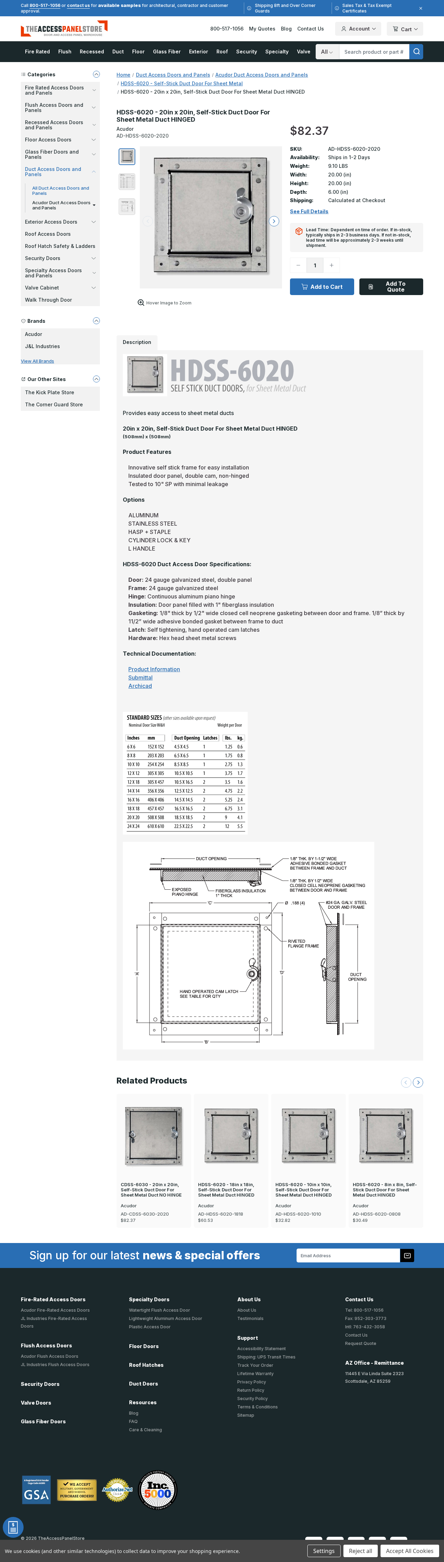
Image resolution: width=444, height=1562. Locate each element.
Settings (324, 1551)
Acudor (33, 334)
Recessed (92, 51)
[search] (416, 51)
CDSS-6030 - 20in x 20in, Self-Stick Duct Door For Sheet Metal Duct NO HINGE (151, 1190)
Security (246, 51)
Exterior (198, 51)
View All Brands (37, 361)
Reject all (360, 1551)
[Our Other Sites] (96, 379)
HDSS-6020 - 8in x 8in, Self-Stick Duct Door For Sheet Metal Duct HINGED (385, 1190)
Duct (118, 51)
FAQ (133, 1421)
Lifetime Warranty (255, 1373)
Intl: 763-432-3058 (365, 1326)
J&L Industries (42, 346)
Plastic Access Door (150, 1326)
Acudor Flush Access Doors (49, 1356)
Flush (64, 51)
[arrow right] (274, 221)
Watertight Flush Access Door (159, 1310)
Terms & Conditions (257, 1406)
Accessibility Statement (261, 1348)
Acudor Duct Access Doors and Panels (61, 205)
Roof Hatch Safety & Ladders (60, 246)
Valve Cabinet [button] (42, 288)
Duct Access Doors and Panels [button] (53, 171)
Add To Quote (395, 286)
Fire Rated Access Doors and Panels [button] (54, 90)
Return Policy (250, 1390)
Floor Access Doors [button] (48, 140)
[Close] (419, 8)
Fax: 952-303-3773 (365, 1318)
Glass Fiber (167, 51)
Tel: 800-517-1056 (364, 1310)
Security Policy (252, 1398)
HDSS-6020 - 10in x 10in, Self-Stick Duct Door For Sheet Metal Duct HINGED (303, 1190)
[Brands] (96, 320)
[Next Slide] (418, 1082)
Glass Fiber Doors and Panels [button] (52, 154)
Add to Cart (326, 286)
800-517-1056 (44, 5)
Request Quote (360, 1343)
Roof (222, 51)
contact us (78, 5)
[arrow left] (148, 221)
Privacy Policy (251, 1381)
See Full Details (309, 211)
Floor (138, 51)
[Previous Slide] (406, 1082)
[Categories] (96, 74)
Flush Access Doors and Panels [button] (54, 107)
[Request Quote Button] (13, 1527)
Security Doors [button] (42, 258)
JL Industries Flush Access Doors (55, 1364)
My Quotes (262, 29)
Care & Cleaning (145, 1429)
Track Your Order (255, 1365)
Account (359, 29)
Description (137, 342)
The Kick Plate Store (49, 392)
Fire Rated (37, 51)
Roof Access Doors (48, 234)
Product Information (154, 669)
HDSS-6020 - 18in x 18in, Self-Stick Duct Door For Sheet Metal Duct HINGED (226, 1190)
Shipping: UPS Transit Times (266, 1357)
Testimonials (250, 1318)
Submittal (140, 677)
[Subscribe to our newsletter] (407, 1255)
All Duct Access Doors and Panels (60, 190)
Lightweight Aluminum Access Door (165, 1318)
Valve (303, 51)
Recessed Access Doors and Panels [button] (54, 124)
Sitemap (245, 1415)
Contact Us (310, 29)
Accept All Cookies (410, 1551)
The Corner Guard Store (54, 404)
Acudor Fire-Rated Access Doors (55, 1310)
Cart (406, 29)
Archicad (140, 685)
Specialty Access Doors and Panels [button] (53, 272)
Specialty (277, 51)
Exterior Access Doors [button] (51, 222)
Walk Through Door (48, 300)
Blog (286, 29)
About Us (246, 1310)
